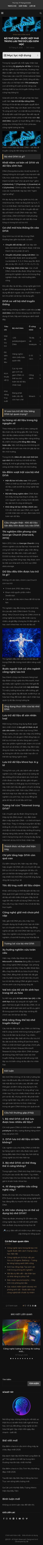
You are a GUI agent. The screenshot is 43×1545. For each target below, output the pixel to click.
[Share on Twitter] (30, 1306)
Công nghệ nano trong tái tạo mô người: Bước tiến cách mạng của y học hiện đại (22, 1251)
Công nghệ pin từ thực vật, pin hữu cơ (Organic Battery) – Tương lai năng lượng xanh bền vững (22, 1260)
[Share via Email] (35, 1306)
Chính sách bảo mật (13, 1535)
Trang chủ (12, 6)
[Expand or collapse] (37, 55)
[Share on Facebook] (28, 1306)
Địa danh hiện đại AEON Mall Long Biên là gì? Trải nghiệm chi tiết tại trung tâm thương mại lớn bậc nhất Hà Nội (21, 1459)
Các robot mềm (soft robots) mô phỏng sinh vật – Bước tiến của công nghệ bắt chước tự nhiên (22, 1289)
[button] (4, 1339)
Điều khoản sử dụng (30, 1535)
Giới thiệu (23, 6)
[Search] (40, 13)
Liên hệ (32, 6)
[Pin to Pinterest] (33, 1306)
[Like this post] (25, 1306)
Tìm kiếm (6, 1379)
